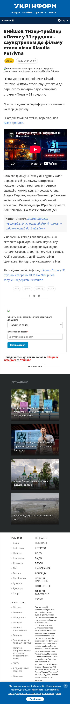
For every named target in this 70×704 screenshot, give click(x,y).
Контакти (17, 612)
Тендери (17, 635)
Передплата (19, 617)
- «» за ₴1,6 (34, 223)
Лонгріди (40, 573)
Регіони (17, 573)
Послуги (15, 12)
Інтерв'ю (40, 548)
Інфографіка (42, 568)
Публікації (41, 543)
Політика (17, 553)
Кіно (17, 289)
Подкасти (41, 538)
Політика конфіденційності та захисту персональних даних (22, 653)
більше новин (35, 366)
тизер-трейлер (13, 122)
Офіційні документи (42, 592)
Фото (38, 553)
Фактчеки (18, 563)
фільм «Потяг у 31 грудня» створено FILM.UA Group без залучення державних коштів (35, 275)
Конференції (42, 586)
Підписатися (17, 345)
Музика (27, 289)
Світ (15, 568)
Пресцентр (40, 12)
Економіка (18, 558)
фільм (51, 289)
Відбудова (18, 548)
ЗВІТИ (16, 663)
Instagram (10, 360)
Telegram (52, 357)
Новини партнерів (41, 579)
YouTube (25, 360)
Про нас (17, 607)
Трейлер (39, 289)
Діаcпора (18, 588)
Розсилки (18, 676)
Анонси (52, 12)
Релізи (39, 598)
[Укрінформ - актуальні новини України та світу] (35, 6)
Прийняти (35, 699)
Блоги (39, 563)
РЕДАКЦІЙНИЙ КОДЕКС (21, 669)
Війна (16, 543)
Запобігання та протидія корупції (22, 641)
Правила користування (20, 628)
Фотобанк (27, 12)
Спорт (16, 593)
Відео (38, 558)
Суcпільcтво (19, 578)
